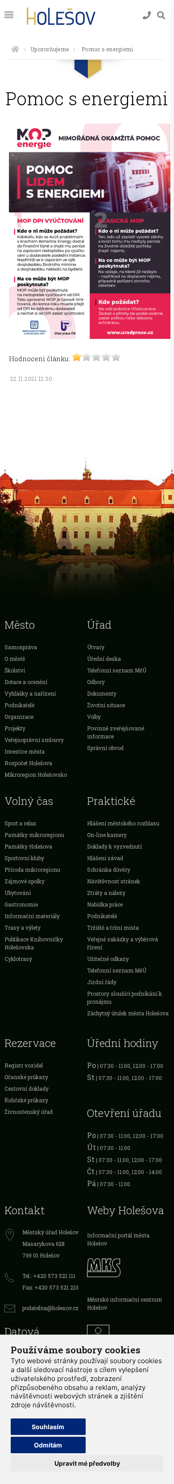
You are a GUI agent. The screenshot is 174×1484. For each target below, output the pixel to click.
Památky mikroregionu (34, 834)
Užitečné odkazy (108, 958)
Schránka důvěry (108, 869)
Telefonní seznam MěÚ (116, 670)
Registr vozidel (23, 1065)
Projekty (14, 728)
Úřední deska (104, 658)
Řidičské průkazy (26, 1100)
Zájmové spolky (24, 881)
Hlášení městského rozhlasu (123, 823)
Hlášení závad (105, 858)
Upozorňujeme (49, 49)
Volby (94, 716)
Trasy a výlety (22, 927)
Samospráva (20, 647)
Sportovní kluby (24, 858)
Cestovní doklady (26, 1088)
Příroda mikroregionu (32, 869)
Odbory (96, 681)
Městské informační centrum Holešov (124, 1303)
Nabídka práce (105, 904)
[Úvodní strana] (15, 49)
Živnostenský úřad (28, 1111)
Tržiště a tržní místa (113, 927)
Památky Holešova (28, 846)
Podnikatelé (19, 705)
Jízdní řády (101, 981)
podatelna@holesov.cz (50, 1307)
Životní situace (106, 705)
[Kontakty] (147, 15)
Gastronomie (21, 904)
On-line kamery (107, 834)
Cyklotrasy (18, 958)
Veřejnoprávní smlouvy (34, 739)
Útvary (95, 647)
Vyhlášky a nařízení (30, 693)
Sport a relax (20, 823)
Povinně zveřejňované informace (115, 732)
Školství (14, 670)
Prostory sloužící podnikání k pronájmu (124, 997)
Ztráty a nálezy (106, 892)
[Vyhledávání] (161, 15)
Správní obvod (105, 747)
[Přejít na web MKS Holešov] (128, 1266)
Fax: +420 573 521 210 (50, 1287)
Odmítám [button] (48, 1445)
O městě (14, 658)
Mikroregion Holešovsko (35, 774)
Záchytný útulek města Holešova (128, 1013)
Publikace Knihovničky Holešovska (33, 943)
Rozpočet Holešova (28, 763)
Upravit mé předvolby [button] (87, 1463)
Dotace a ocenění (25, 681)
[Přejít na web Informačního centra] (128, 1334)
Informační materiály (32, 915)
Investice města (24, 751)
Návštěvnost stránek (113, 881)
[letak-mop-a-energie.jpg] (89, 336)
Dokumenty (101, 693)
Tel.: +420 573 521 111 (48, 1275)
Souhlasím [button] (48, 1426)
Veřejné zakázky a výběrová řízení (122, 943)
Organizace (18, 716)
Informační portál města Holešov (118, 1239)
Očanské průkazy (26, 1076)
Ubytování (17, 892)
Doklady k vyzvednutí (114, 846)
